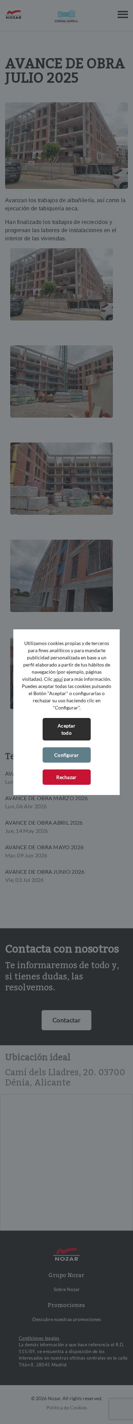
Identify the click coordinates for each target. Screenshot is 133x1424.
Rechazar (66, 777)
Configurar (66, 755)
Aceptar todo (66, 729)
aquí (58, 679)
